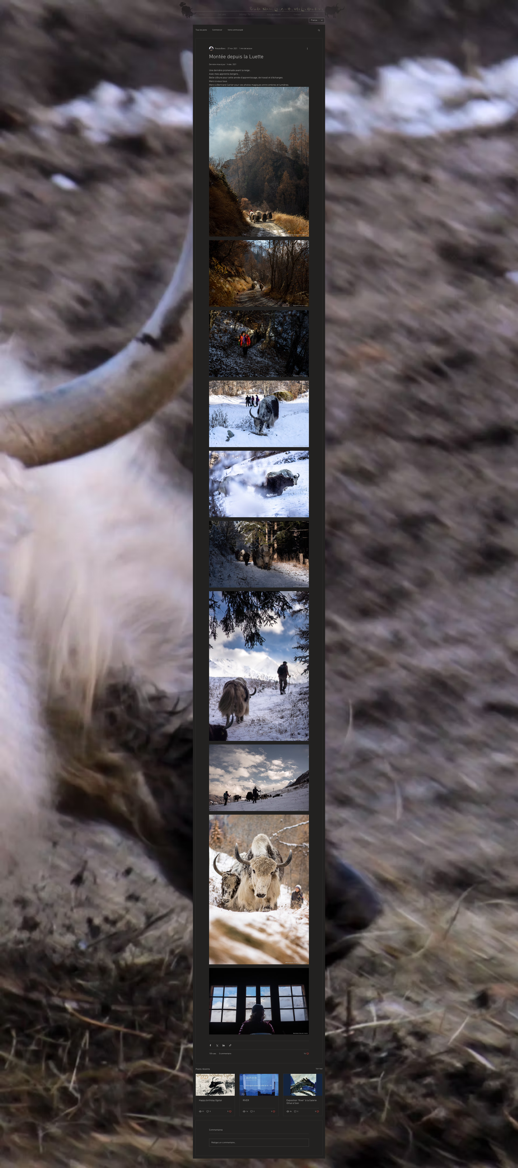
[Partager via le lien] (230, 1045)
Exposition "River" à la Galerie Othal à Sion (302, 1102)
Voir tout (319, 1069)
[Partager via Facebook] (210, 1045)
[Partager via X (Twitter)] (217, 1045)
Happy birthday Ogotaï (210, 1100)
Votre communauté (235, 30)
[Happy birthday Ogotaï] (215, 1085)
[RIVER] (259, 1085)
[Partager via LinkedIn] (223, 1045)
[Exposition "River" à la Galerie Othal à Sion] (302, 1085)
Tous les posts (201, 30)
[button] (222, 14)
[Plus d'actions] (307, 48)
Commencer (217, 30)
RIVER (246, 1100)
